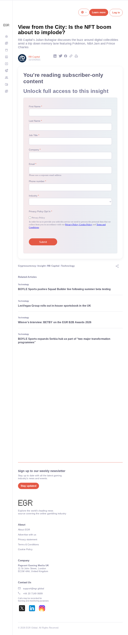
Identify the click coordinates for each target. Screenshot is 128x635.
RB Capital (53, 265)
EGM (6, 78)
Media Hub (6, 64)
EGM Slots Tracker (6, 71)
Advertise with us (27, 534)
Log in (116, 12)
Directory (6, 85)
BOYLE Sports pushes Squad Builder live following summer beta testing (64, 289)
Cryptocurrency (27, 265)
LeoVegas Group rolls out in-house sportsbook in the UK (54, 305)
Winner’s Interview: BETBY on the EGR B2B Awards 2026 (54, 322)
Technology (68, 265)
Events (6, 50)
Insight (42, 265)
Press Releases (6, 91)
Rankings (6, 57)
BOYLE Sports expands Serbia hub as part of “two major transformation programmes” (64, 340)
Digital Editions (6, 43)
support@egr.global (33, 588)
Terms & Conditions (28, 544)
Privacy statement (27, 539)
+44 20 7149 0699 (33, 593)
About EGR (24, 529)
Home (6, 36)
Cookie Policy (25, 549)
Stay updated (28, 485)
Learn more (99, 12)
